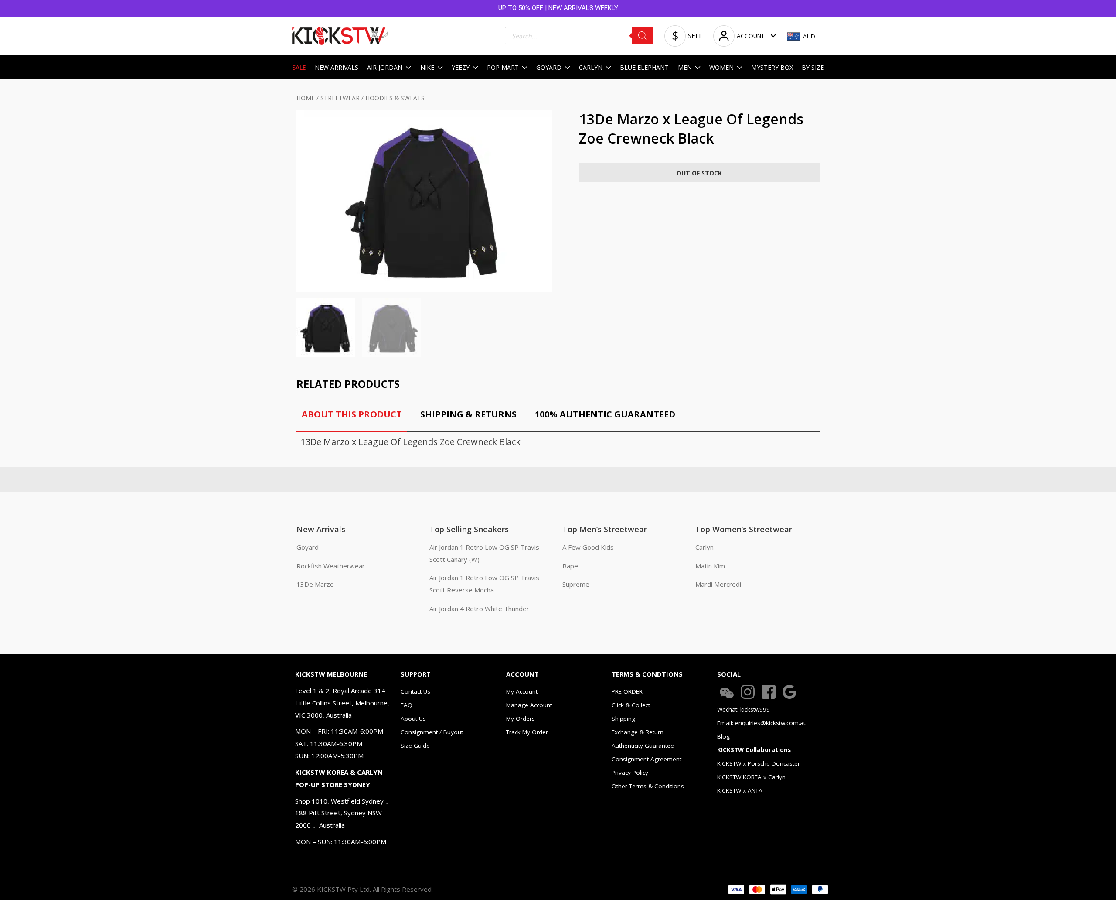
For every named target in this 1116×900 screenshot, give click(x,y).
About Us (413, 718)
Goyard (307, 547)
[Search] (642, 35)
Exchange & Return (637, 732)
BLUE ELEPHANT (644, 67)
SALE (299, 67)
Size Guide (415, 745)
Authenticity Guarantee (643, 745)
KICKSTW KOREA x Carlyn (751, 777)
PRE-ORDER (627, 691)
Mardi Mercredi (718, 584)
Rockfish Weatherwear (330, 565)
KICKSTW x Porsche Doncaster (758, 763)
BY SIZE (813, 67)
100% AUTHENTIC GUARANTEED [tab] (605, 414)
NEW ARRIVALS (336, 67)
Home (305, 98)
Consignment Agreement (646, 759)
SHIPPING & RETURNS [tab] (468, 414)
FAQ (406, 705)
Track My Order (527, 732)
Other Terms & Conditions (648, 786)
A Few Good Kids (588, 547)
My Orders (520, 718)
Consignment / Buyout (432, 732)
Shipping (623, 718)
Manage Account (529, 705)
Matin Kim (710, 565)
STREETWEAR (340, 98)
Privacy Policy (630, 773)
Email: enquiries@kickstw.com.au (762, 723)
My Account (522, 691)
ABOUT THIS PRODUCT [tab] (352, 414)
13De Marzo (315, 584)
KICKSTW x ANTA (739, 790)
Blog (723, 736)
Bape (570, 565)
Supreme (575, 584)
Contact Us (415, 691)
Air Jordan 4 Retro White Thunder (479, 608)
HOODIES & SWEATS (395, 98)
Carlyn (704, 547)
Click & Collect (631, 705)
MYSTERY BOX (772, 67)
